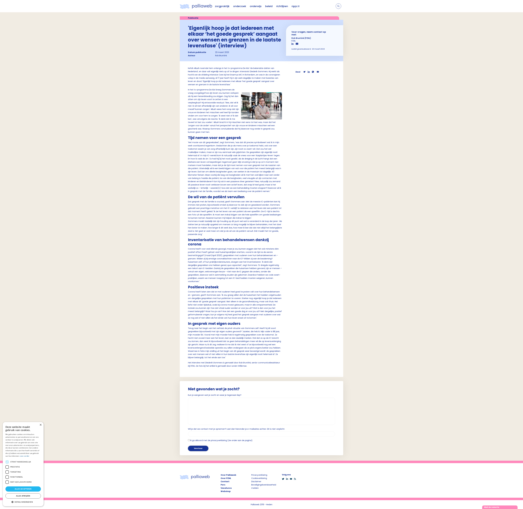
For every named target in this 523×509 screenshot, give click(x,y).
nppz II (295, 6)
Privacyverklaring (259, 475)
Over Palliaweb (228, 475)
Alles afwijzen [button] (23, 496)
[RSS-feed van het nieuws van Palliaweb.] (296, 479)
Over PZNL (226, 478)
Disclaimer (256, 481)
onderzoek (239, 6)
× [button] (40, 425)
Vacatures (226, 488)
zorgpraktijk (222, 6)
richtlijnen (282, 6)
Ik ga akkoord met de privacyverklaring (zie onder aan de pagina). (221, 440)
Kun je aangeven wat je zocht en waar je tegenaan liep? (214, 395)
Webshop (226, 491)
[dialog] (23, 464)
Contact (225, 481)
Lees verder (24, 456)
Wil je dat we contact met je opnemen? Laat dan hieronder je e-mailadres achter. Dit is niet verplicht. (236, 429)
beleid (269, 6)
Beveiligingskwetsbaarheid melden (263, 486)
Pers (223, 484)
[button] (23, 502)
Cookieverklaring (259, 478)
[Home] (196, 6)
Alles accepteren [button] (23, 489)
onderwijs (256, 6)
